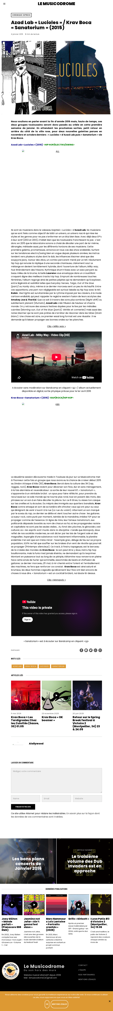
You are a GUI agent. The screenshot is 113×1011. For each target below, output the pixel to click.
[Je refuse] (109, 1001)
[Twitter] (91, 650)
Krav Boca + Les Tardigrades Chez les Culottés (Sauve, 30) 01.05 (25, 721)
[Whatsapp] (95, 650)
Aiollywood (36, 743)
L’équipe (82, 970)
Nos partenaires (86, 974)
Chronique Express (21, 15)
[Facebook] (81, 650)
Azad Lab (17, 666)
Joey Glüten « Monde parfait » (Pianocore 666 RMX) (11, 924)
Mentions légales (87, 979)
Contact (83, 965)
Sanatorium (58, 666)
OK (47, 1004)
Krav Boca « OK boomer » (52, 718)
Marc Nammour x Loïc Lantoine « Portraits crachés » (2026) (56, 924)
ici (74, 387)
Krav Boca (30, 666)
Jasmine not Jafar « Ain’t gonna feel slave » (32, 923)
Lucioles (44, 666)
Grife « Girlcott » (78, 918)
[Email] (100, 650)
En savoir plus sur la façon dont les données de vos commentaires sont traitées (55, 815)
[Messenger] (86, 650)
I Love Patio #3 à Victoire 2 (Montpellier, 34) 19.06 (100, 923)
